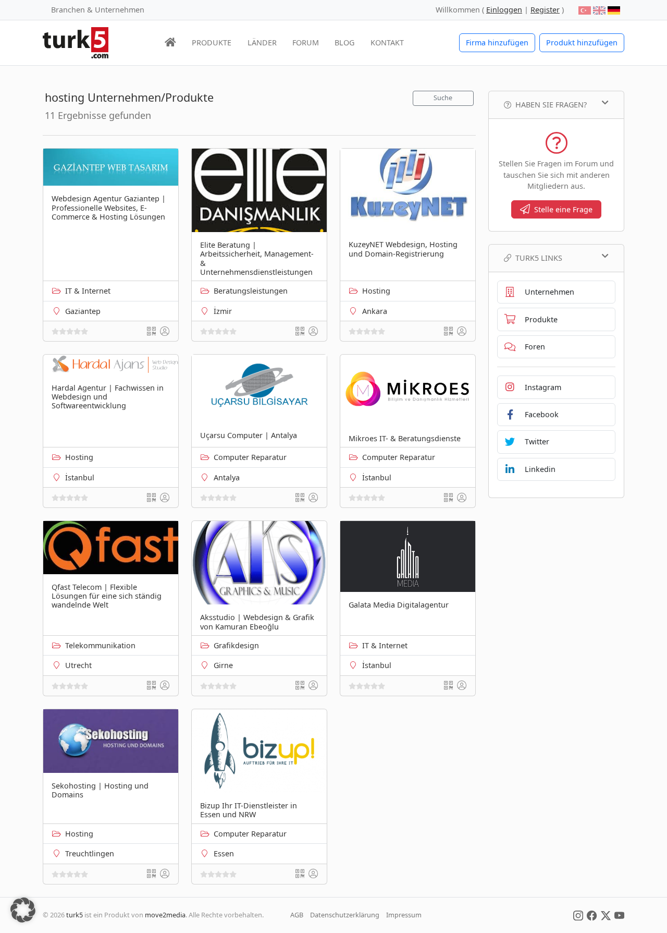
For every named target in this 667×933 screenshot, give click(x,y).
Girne (223, 665)
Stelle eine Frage (563, 209)
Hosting (376, 291)
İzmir (223, 311)
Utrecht (78, 665)
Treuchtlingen (89, 853)
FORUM (305, 42)
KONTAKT (387, 42)
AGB (296, 914)
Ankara (374, 311)
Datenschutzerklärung (344, 914)
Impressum (404, 914)
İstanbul (79, 477)
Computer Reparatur (250, 457)
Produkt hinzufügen (581, 42)
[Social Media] (578, 914)
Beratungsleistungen (251, 291)
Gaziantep (83, 311)
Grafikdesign (236, 645)
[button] (23, 910)
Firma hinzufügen (497, 42)
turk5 (74, 914)
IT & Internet (87, 291)
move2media (165, 914)
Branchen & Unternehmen (97, 10)
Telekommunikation (100, 645)
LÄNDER (262, 42)
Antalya (227, 477)
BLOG (344, 42)
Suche (443, 97)
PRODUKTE (211, 42)
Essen (224, 853)
